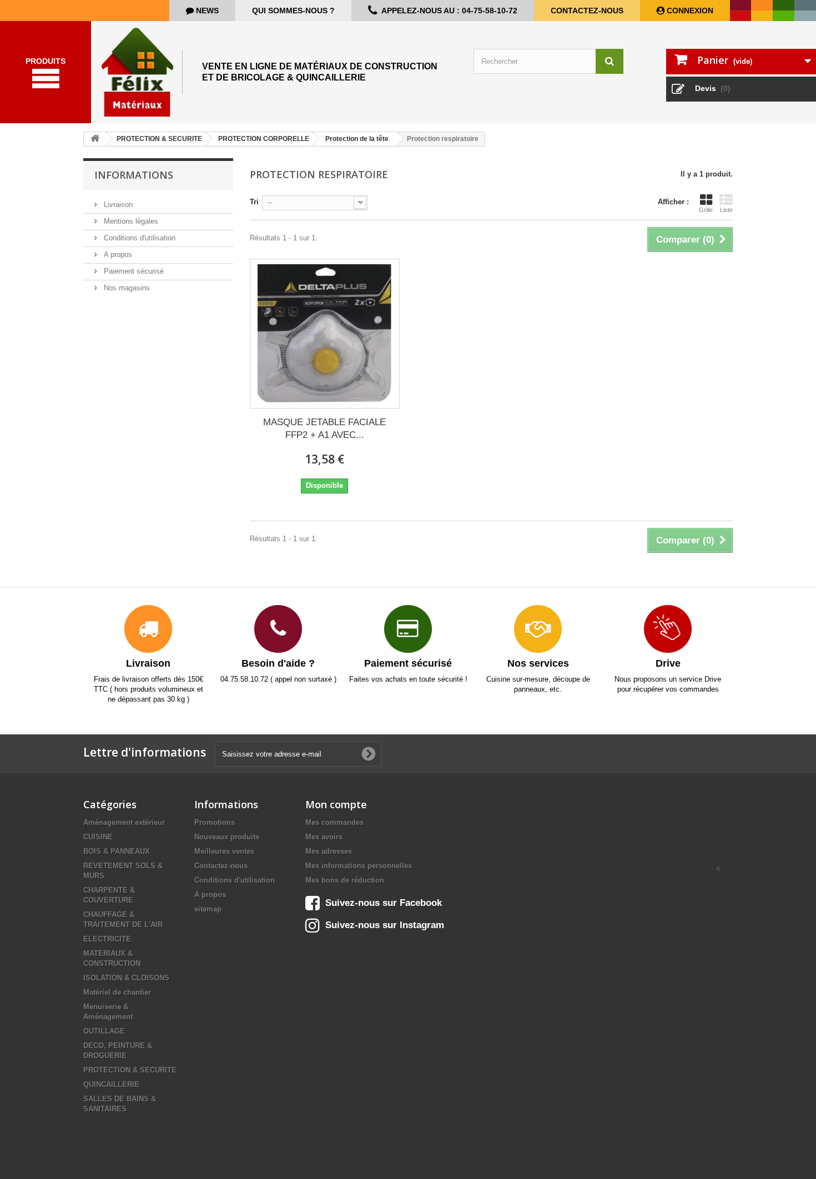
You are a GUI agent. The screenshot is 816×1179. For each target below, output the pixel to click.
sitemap (207, 909)
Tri (254, 202)
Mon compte (336, 804)
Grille (706, 209)
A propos (117, 254)
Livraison (117, 204)
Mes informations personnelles (358, 865)
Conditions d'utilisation (138, 238)
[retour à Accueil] (94, 139)
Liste (726, 209)
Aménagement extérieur (124, 822)
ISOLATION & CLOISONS (126, 978)
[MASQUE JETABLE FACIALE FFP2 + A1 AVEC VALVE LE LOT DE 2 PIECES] (324, 333)
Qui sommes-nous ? (293, 10)
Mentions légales (130, 221)
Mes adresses (328, 851)
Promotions (214, 822)
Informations (133, 175)
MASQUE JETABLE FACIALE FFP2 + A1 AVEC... (324, 428)
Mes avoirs (323, 837)
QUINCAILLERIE (111, 1084)
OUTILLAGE (104, 1031)
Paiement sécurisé (133, 271)
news (206, 10)
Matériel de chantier (117, 992)
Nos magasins (126, 288)
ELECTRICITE (107, 939)
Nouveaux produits (226, 837)
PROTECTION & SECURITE (130, 1070)
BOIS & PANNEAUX (116, 851)
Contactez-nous (587, 10)
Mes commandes (334, 822)
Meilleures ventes (224, 851)
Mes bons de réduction (344, 880)
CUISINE (98, 837)
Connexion (688, 10)
